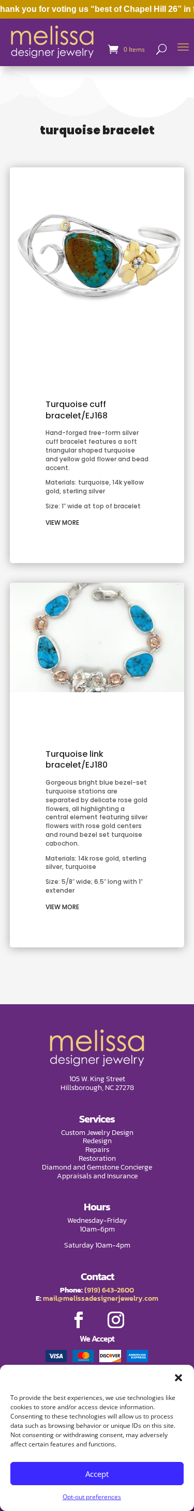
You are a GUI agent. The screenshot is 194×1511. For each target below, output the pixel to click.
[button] (178, 1378)
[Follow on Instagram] (115, 1319)
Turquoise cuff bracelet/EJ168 (77, 410)
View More (62, 522)
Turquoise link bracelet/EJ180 (77, 759)
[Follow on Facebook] (78, 1319)
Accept (97, 1474)
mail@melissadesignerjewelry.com (100, 1298)
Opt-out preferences (92, 1496)
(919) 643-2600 (109, 1290)
